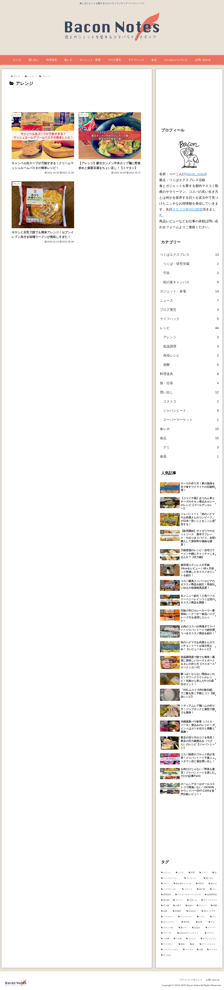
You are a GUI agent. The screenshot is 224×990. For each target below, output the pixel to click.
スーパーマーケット (191, 420)
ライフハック (189, 319)
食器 (189, 456)
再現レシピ (191, 355)
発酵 (191, 364)
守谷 (191, 273)
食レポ (189, 429)
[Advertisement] (77, 96)
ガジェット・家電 (189, 291)
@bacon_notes (194, 174)
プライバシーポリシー (190, 980)
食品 (189, 438)
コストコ (191, 401)
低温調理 (191, 346)
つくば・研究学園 (191, 264)
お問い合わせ (213, 980)
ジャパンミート (191, 410)
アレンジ (191, 337)
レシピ (189, 328)
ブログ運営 (189, 309)
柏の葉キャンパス (191, 282)
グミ (191, 447)
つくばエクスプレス (189, 254)
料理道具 (189, 374)
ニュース (189, 300)
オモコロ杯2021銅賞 (187, 209)
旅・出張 (189, 383)
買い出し (189, 392)
